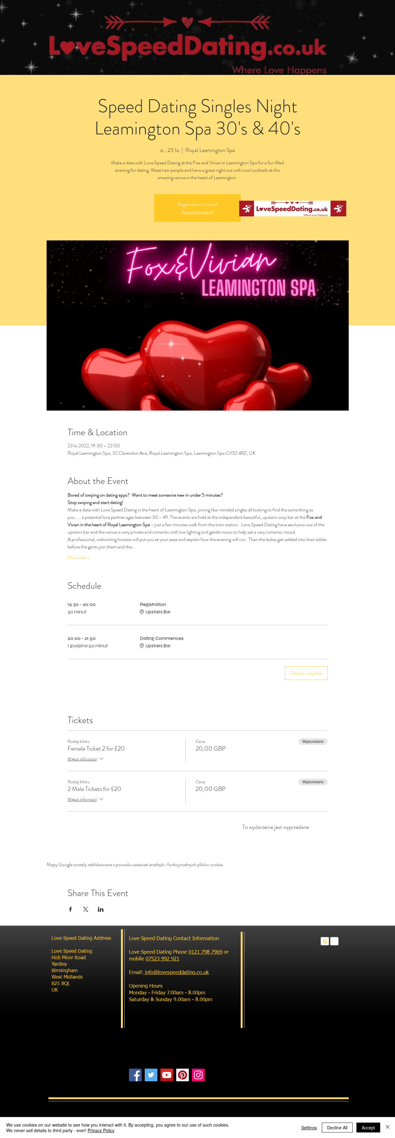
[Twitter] (151, 1075)
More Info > (79, 557)
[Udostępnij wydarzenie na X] (86, 909)
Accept (368, 1127)
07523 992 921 (162, 959)
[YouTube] (166, 1075)
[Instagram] (198, 1075)
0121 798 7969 (205, 952)
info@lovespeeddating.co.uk (176, 972)
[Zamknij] (387, 1127)
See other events (197, 211)
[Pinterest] (182, 1075)
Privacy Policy (101, 1130)
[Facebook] (135, 1075)
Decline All (337, 1127)
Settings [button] (309, 1127)
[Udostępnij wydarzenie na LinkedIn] (101, 909)
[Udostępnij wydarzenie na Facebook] (70, 909)
